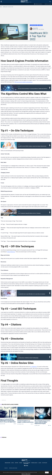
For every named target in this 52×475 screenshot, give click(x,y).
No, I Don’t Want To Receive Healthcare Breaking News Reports (26, 31)
